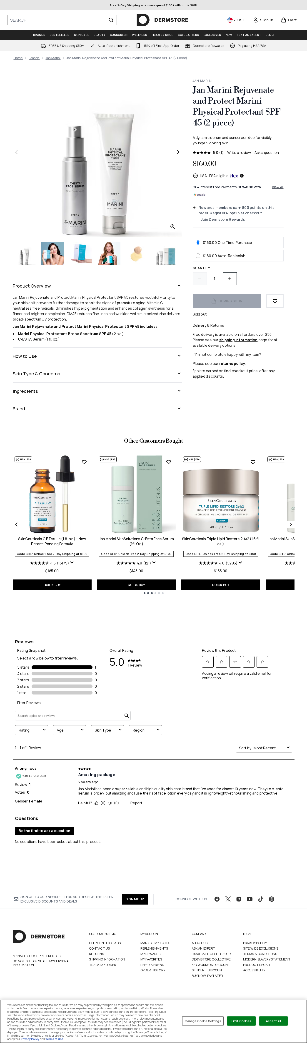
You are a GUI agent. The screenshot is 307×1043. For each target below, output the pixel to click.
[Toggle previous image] (16, 152)
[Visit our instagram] (238, 899)
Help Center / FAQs (105, 943)
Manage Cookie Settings (203, 1021)
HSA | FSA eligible (214, 175)
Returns (96, 954)
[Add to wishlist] (275, 301)
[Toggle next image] (178, 152)
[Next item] (291, 524)
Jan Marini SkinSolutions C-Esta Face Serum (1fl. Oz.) (136, 541)
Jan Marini (53, 58)
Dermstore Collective (211, 959)
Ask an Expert (203, 948)
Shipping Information (107, 959)
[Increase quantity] (230, 278)
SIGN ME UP (135, 899)
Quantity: (202, 268)
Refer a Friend (152, 965)
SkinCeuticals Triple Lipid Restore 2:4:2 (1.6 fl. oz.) (221, 541)
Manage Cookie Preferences (37, 956)
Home (18, 58)
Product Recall (257, 965)
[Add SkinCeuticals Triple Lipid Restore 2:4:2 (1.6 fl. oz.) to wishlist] (252, 461)
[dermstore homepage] (162, 20)
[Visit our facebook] (217, 899)
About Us (200, 943)
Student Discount (208, 970)
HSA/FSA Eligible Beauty (211, 954)
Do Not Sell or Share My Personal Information (41, 963)
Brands (34, 58)
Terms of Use (54, 1039)
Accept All (273, 1021)
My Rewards (150, 954)
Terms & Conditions (260, 954)
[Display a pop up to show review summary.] (72, 562)
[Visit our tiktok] (260, 899)
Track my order (102, 965)
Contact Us (99, 948)
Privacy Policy (255, 943)
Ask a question (267, 152)
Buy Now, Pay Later (207, 975)
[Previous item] (16, 524)
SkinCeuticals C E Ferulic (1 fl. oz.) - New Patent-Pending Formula (52, 541)
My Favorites (151, 959)
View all (278, 187)
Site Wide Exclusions (260, 948)
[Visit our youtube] (249, 899)
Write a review (239, 152)
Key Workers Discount (211, 965)
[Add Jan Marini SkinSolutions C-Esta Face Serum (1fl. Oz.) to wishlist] (168, 461)
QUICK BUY (52, 585)
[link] (263, 20)
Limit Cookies (241, 1021)
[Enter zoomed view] (172, 226)
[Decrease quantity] (200, 278)
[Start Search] (111, 20)
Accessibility (254, 970)
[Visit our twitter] (227, 899)
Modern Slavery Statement (267, 959)
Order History (152, 970)
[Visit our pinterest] (271, 899)
